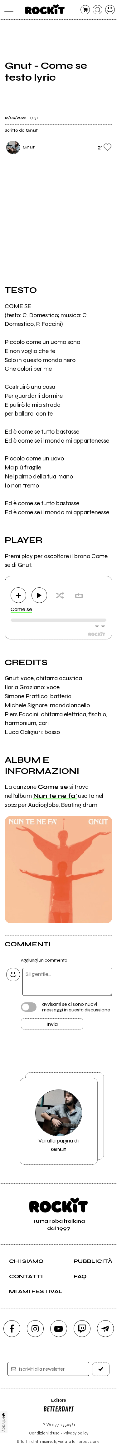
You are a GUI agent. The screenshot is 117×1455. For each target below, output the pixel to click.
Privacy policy (75, 1433)
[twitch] (82, 1328)
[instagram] (35, 1328)
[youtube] (58, 1328)
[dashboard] (110, 10)
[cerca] (97, 10)
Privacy (4, 1424)
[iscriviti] (101, 1369)
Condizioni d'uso (44, 1433)
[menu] (7, 10)
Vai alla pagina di (58, 1145)
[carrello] (85, 10)
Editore (54, 1403)
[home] (45, 9)
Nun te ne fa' (55, 795)
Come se (21, 609)
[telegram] (105, 1328)
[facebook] (11, 1328)
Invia (52, 1024)
